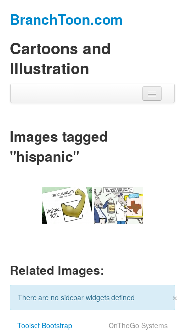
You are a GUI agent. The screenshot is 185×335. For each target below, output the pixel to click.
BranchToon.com (66, 19)
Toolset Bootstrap (44, 325)
